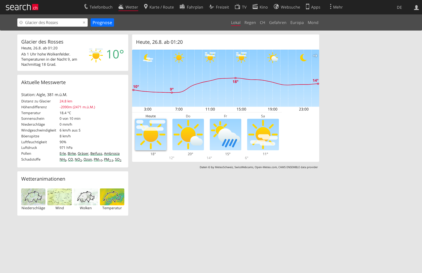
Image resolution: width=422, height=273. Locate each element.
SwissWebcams (243, 167)
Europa (297, 22)
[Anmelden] (416, 7)
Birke (72, 153)
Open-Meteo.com (266, 167)
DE (399, 7)
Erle (63, 153)
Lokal (236, 22)
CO (70, 159)
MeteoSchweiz (224, 167)
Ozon (88, 159)
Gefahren (277, 22)
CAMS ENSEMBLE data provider (298, 167)
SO (118, 159)
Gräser (83, 153)
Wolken (86, 208)
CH (262, 22)
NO (78, 159)
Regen (250, 22)
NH (63, 159)
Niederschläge (33, 208)
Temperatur (112, 208)
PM (98, 159)
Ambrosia (112, 153)
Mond (313, 22)
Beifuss (96, 153)
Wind (59, 208)
